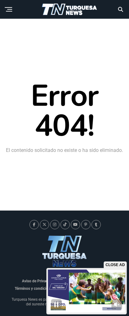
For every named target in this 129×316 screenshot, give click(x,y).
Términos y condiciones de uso (40, 288)
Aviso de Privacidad (38, 281)
